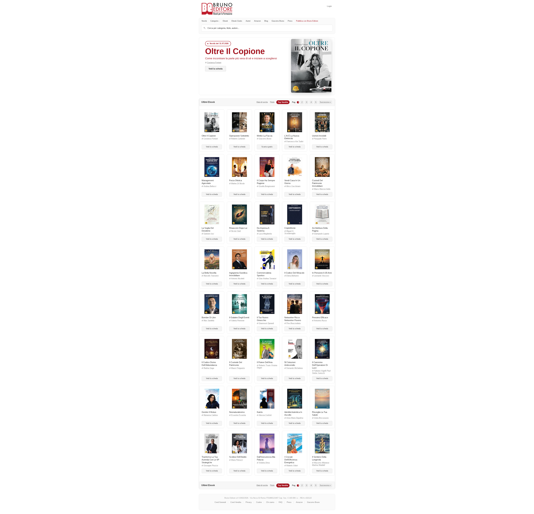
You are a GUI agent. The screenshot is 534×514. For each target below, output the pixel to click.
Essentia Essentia (238, 415)
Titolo (272, 102)
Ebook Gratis (237, 21)
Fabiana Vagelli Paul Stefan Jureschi (321, 372)
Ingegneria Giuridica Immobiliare (238, 274)
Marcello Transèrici (211, 276)
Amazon (257, 21)
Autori (248, 21)
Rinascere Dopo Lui (238, 228)
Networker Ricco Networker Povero (292, 318)
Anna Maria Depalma (294, 418)
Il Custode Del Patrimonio (235, 363)
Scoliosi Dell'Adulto (237, 457)
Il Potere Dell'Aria (264, 362)
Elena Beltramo (292, 276)
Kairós (260, 412)
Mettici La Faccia (264, 136)
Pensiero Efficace (320, 317)
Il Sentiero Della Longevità (319, 458)
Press (290, 21)
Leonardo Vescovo (321, 276)
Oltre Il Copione (235, 51)
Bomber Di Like (209, 317)
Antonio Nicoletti (237, 279)
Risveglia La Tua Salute (319, 413)
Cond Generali (220, 502)
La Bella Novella (209, 273)
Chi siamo (270, 502)
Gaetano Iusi (209, 234)
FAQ (280, 502)
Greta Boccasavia (321, 418)
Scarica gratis (267, 147)
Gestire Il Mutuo (209, 412)
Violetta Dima (264, 463)
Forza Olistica (235, 180)
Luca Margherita (265, 234)
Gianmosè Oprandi (266, 323)
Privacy (249, 502)
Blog (266, 21)
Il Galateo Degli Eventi (239, 317)
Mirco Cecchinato (293, 186)
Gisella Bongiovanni (267, 186)
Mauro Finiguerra (238, 368)
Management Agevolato (208, 181)
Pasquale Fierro (320, 139)
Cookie (259, 502)
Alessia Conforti (265, 415)
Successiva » (325, 102)
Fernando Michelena (294, 368)
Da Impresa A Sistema (263, 229)
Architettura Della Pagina (320, 229)
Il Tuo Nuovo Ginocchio (262, 318)
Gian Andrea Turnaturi (267, 279)
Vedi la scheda (215, 68)
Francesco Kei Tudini (294, 141)
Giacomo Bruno (278, 21)
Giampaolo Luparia (321, 234)
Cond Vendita (235, 502)
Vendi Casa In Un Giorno (292, 181)
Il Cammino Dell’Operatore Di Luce (320, 365)
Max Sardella (209, 321)
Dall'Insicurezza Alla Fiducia (266, 458)
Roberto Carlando (238, 139)
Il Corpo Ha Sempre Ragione (266, 181)
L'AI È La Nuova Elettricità (291, 137)
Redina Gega (209, 368)
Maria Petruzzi (237, 460)
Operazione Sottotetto (239, 136)
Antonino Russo (320, 321)
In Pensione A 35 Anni (322, 273)
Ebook (225, 21)
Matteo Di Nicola (237, 184)
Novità (204, 21)
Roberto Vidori (292, 466)
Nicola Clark (236, 231)
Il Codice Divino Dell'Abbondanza (209, 363)
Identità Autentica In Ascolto (293, 413)
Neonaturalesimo (237, 412)
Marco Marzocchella (322, 189)
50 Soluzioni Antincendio (289, 363)
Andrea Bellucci (210, 186)
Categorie (214, 21)
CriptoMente (290, 228)
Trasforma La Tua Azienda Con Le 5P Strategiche (210, 460)
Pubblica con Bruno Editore (307, 21)
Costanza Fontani (214, 63)
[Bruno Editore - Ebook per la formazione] (217, 9)
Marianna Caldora (211, 415)
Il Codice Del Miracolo (294, 273)
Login (329, 6)
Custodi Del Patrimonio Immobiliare (317, 183)
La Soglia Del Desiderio (208, 229)
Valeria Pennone (237, 321)
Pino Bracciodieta (293, 323)
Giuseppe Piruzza (211, 466)
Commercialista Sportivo (264, 274)
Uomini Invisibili (319, 136)
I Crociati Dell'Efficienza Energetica (290, 460)
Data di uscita (262, 102)
